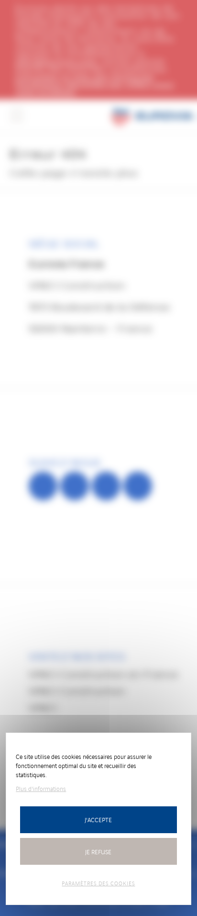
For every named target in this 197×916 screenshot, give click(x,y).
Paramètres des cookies (98, 883)
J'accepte (98, 819)
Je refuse (98, 851)
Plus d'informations (41, 788)
